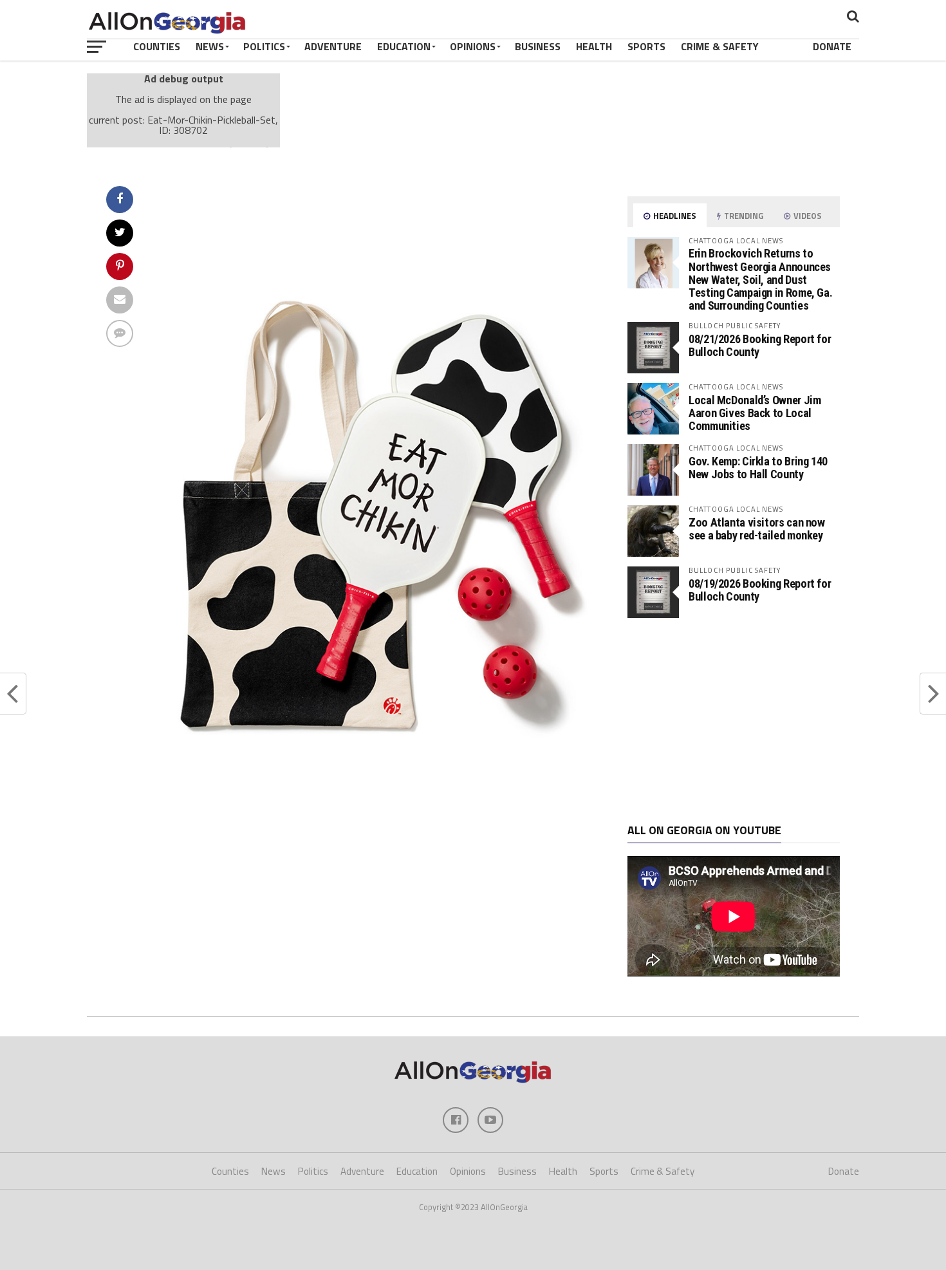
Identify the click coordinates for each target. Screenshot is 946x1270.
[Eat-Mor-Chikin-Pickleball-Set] (374, 847)
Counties (156, 46)
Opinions (473, 46)
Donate (832, 46)
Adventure (333, 46)
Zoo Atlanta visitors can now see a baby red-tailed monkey (757, 529)
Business (538, 46)
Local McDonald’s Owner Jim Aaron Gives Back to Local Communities (755, 413)
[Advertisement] (733, 720)
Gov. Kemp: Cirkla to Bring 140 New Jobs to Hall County (758, 467)
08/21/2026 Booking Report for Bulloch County (760, 345)
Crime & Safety (720, 46)
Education (404, 46)
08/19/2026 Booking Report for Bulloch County (760, 590)
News (210, 46)
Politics (264, 46)
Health (594, 46)
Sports (646, 46)
